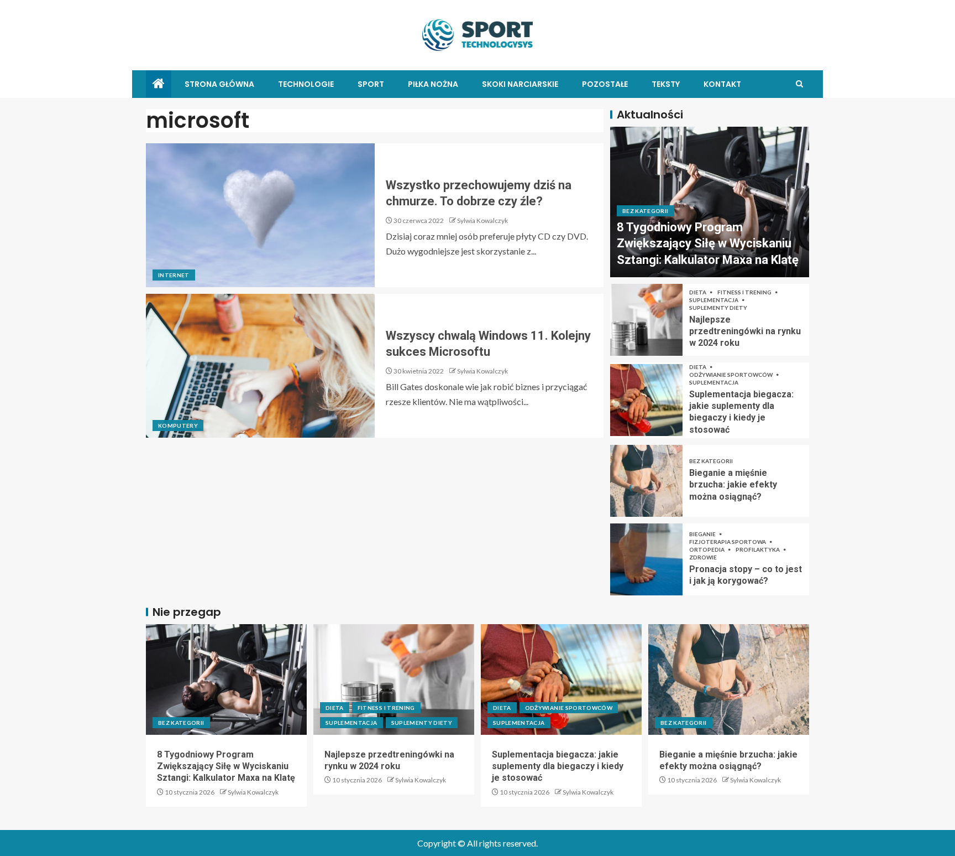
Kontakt (722, 84)
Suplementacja (714, 300)
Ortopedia (707, 549)
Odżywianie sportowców (731, 374)
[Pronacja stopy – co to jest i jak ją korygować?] (646, 559)
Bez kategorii (645, 210)
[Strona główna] (159, 84)
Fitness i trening (745, 292)
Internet (174, 275)
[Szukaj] (799, 84)
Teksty (666, 84)
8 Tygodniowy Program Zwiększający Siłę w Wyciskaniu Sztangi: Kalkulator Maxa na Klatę (708, 243)
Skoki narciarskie (520, 84)
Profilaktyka (758, 549)
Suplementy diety (718, 307)
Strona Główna (219, 84)
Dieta (698, 292)
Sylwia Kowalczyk (482, 220)
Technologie (306, 84)
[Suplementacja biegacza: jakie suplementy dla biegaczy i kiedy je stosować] (646, 400)
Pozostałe (605, 84)
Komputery (178, 425)
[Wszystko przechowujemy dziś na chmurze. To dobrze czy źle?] (260, 215)
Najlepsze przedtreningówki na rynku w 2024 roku (745, 331)
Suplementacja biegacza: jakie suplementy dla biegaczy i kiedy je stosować (557, 766)
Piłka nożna (433, 84)
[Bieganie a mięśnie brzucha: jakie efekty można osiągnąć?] (646, 481)
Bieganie (703, 534)
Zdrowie (703, 557)
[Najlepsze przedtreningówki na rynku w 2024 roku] (646, 320)
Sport (371, 84)
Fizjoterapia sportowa (728, 541)
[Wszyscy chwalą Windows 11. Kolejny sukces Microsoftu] (260, 366)
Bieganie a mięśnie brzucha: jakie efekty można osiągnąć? (733, 485)
